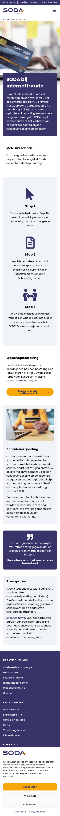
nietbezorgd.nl (28, 380)
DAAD (49, 589)
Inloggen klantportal (14, 688)
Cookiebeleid (20, 811)
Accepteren (30, 787)
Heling (6, 725)
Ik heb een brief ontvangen (18, 667)
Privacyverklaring (36, 811)
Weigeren (30, 795)
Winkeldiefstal (11, 709)
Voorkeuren (30, 804)
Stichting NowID (16, 618)
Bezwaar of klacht (13, 677)
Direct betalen (11, 672)
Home (6, 19)
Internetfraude (11, 735)
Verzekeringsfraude (14, 730)
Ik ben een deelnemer (15, 682)
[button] (54, 11)
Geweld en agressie (14, 719)
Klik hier (29, 221)
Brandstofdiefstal (12, 714)
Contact (8, 693)
